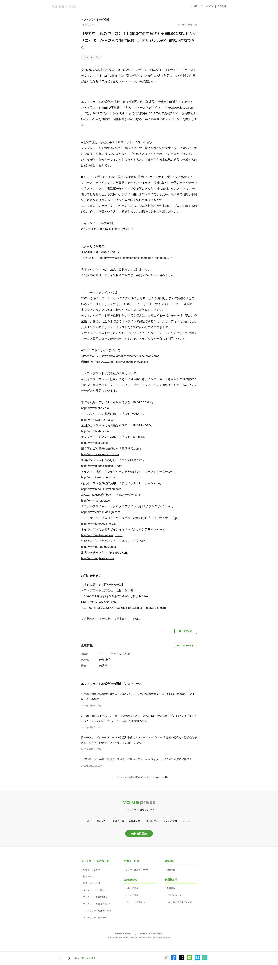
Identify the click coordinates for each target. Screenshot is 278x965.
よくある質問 (170, 821)
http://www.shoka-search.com (100, 454)
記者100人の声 (90, 876)
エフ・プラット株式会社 (95, 19)
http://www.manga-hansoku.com (101, 465)
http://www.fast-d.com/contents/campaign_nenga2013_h (136, 257)
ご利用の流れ (151, 821)
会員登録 (222, 6)
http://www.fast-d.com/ (180, 107)
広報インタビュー (91, 870)
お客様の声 (134, 821)
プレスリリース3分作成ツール (97, 910)
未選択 (103, 665)
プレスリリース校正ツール (95, 917)
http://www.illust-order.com (98, 477)
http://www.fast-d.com (95, 408)
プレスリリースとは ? (84, 958)
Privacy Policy (147, 937)
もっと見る (163, 777)
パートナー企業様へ (135, 902)
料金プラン (102, 821)
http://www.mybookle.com (97, 558)
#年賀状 (105, 618)
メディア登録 (132, 895)
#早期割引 (121, 618)
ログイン (209, 6)
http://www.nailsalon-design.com (101, 535)
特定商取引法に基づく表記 (179, 902)
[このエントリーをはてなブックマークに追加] (197, 959)
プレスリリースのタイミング (96, 904)
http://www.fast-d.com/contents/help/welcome (130, 356)
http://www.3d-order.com (96, 500)
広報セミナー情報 (91, 883)
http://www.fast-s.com (95, 442)
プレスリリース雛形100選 (95, 897)
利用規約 (171, 888)
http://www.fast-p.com (95, 431)
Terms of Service (161, 937)
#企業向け (88, 618)
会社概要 (171, 870)
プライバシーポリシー (177, 895)
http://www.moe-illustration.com (101, 489)
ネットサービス (91, 57)
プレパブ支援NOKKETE (137, 870)
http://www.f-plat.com (103, 602)
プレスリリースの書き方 (94, 890)
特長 (89, 821)
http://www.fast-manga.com (98, 419)
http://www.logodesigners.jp (98, 523)
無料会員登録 (139, 833)
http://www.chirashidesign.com (100, 512)
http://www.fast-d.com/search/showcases (122, 361)
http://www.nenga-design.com (100, 546)
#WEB (137, 618)
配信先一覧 (118, 821)
